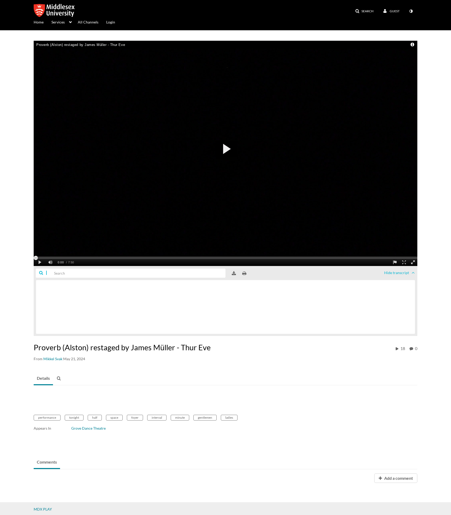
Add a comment (398, 478)
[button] (364, 11)
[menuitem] (42, 21)
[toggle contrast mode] (410, 11)
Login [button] (110, 22)
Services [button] (58, 22)
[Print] (244, 273)
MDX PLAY (43, 509)
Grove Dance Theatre (88, 428)
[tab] (43, 378)
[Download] (234, 273)
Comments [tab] (47, 461)
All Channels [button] (88, 22)
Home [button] (39, 22)
